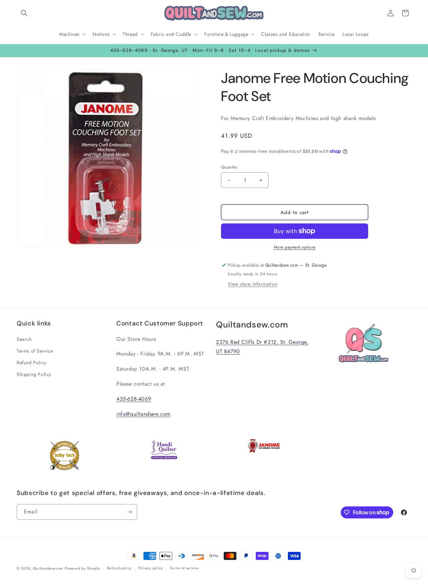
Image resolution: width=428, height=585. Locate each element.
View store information (252, 284)
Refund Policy (31, 362)
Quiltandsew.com (48, 568)
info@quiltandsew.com (143, 414)
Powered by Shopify (82, 568)
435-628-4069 (133, 399)
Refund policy (119, 568)
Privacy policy (150, 568)
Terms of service (184, 568)
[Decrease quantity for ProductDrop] (228, 180)
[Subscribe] (129, 512)
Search (24, 339)
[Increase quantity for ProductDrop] (260, 180)
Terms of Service (35, 351)
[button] (24, 13)
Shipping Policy (34, 374)
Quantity (229, 167)
